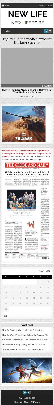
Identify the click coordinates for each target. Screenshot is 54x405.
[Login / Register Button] (46, 31)
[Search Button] (50, 31)
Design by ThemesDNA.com (27, 402)
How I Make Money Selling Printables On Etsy (23, 345)
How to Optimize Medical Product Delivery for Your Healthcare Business (27, 91)
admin (21, 96)
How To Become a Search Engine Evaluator (22, 330)
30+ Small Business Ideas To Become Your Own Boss (26, 340)
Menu (7, 5)
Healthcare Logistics (28, 55)
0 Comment (48, 86)
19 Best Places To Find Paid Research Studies (23, 349)
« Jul (4, 316)
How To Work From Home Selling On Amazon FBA (25, 335)
